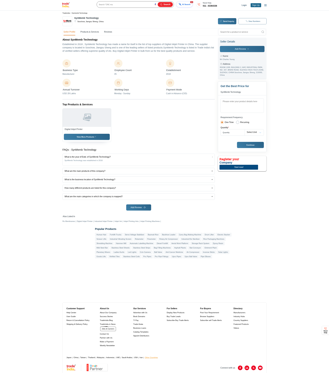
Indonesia (110, 357)
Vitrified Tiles (114, 256)
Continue (250, 145)
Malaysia (100, 357)
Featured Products (241, 324)
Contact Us (104, 334)
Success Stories (106, 316)
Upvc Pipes (176, 256)
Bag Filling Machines (162, 248)
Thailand (91, 357)
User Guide (71, 316)
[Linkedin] (247, 368)
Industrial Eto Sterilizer (190, 239)
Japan (68, 357)
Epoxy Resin (218, 243)
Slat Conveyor (195, 248)
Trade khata (138, 324)
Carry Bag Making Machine (190, 235)
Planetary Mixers (103, 252)
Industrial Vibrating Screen (120, 239)
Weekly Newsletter (107, 345)
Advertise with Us (140, 313)
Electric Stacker (223, 235)
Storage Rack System (200, 243)
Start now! (238, 167)
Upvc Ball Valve (191, 256)
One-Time (229, 122)
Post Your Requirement (209, 313)
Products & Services (89, 32)
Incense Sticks (209, 252)
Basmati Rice (153, 235)
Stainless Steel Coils (131, 256)
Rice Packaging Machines (213, 239)
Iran (141, 357)
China (76, 357)
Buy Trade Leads (174, 316)
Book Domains (139, 316)
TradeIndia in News (108, 324)
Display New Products (175, 313)
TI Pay (136, 320)
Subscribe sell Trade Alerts (211, 320)
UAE (118, 357)
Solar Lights (223, 252)
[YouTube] (260, 368)
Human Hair (101, 235)
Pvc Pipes (147, 256)
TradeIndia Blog (106, 320)
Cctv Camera (145, 252)
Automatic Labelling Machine (141, 243)
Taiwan (83, 357)
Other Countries (151, 357)
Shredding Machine (104, 243)
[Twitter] (253, 368)
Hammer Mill (121, 243)
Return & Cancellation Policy (77, 320)
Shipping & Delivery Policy (77, 324)
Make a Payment (107, 342)
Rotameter (139, 239)
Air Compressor (193, 252)
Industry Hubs (239, 316)
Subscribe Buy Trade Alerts (178, 320)
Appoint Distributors (141, 336)
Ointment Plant (210, 248)
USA (136, 357)
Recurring (244, 122)
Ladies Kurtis (119, 252)
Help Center (71, 313)
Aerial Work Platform (179, 243)
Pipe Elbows (206, 256)
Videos (236, 328)
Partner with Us (106, 338)
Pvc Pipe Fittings (161, 256)
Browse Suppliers (207, 316)
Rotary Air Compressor (168, 239)
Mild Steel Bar (102, 248)
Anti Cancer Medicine (174, 252)
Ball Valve (158, 252)
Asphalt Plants (180, 248)
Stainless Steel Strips (141, 248)
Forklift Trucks (115, 235)
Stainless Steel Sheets (120, 248)
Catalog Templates (140, 332)
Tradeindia (66, 13)
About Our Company (108, 313)
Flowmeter (151, 239)
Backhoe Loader (168, 235)
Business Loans (139, 328)
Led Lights (132, 252)
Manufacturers (239, 313)
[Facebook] (240, 368)
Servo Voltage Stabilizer (134, 235)
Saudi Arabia (127, 357)
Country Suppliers (241, 320)
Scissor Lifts (101, 239)
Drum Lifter (209, 235)
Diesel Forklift (162, 243)
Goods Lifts (101, 256)
